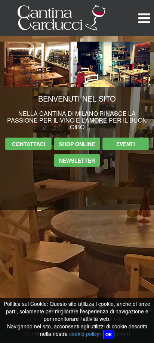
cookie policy (84, 333)
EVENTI (125, 144)
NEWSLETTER (77, 160)
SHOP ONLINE (77, 144)
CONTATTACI (28, 144)
